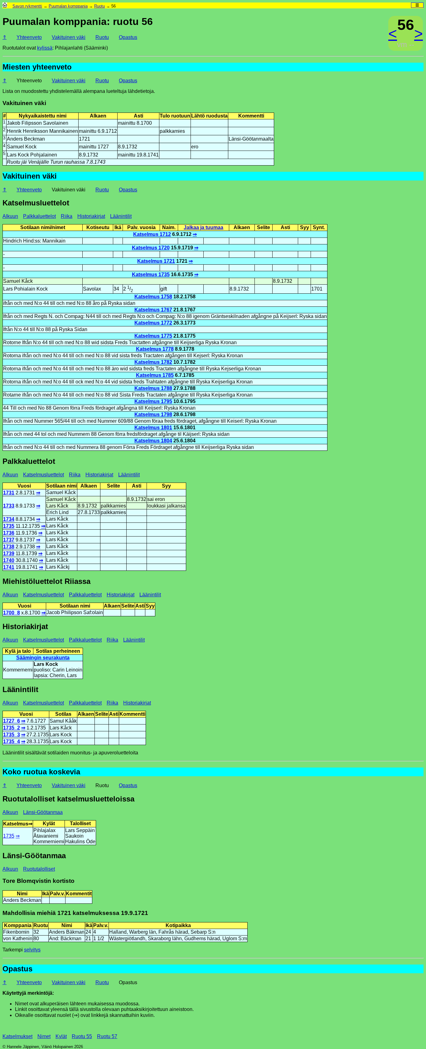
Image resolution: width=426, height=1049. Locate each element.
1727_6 (11, 721)
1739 (8, 553)
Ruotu (99, 6)
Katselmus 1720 (151, 247)
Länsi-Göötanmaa (43, 812)
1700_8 (11, 612)
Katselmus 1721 (156, 261)
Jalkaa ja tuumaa (203, 227)
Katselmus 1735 (151, 274)
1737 (8, 539)
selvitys (32, 949)
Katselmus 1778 (155, 349)
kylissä (44, 48)
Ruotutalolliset (39, 869)
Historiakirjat (91, 216)
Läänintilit (121, 216)
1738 (8, 546)
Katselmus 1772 (153, 322)
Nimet (44, 1036)
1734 (8, 519)
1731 (8, 492)
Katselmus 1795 (153, 401)
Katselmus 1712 (152, 234)
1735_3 (11, 734)
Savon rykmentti (27, 6)
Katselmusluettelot (43, 474)
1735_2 (11, 727)
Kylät (61, 1036)
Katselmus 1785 (155, 375)
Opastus (128, 37)
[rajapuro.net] (4, 6)
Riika (66, 216)
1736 (8, 533)
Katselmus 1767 (153, 309)
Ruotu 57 (107, 1036)
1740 (8, 560)
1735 (8, 526)
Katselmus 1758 (153, 296)
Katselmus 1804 (153, 440)
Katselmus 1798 (153, 414)
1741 (8, 567)
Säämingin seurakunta (43, 657)
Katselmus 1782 (153, 362)
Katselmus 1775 (153, 336)
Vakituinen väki (68, 37)
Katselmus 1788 (153, 388)
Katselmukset (17, 1036)
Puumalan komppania (68, 6)
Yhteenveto (29, 37)
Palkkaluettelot (39, 216)
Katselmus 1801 (153, 427)
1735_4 (11, 741)
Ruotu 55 (82, 1036)
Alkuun (10, 216)
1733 (8, 505)
